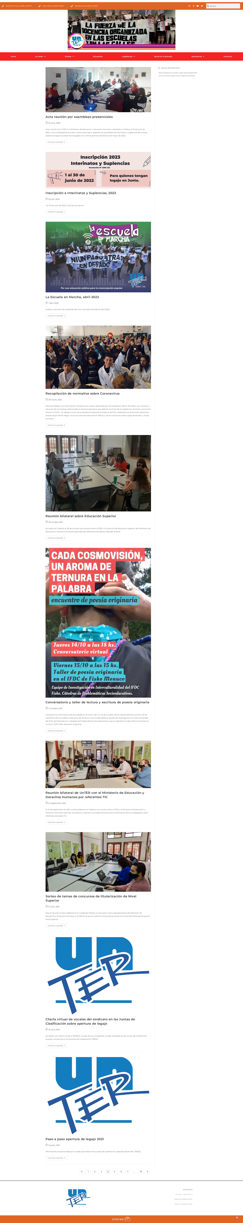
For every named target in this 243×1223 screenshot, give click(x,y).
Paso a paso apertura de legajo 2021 (75, 1139)
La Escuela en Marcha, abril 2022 (72, 297)
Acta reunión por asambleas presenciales (79, 117)
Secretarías (196, 56)
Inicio (13, 56)
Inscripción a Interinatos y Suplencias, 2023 (81, 193)
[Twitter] (202, 6)
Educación (98, 56)
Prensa (68, 56)
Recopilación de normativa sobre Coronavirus (83, 393)
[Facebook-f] (193, 6)
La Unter (39, 56)
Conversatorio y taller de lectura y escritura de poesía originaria (97, 702)
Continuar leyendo (57, 141)
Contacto (228, 56)
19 (141, 1171)
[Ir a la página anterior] (81, 1171)
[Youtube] (197, 6)
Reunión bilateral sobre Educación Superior (81, 516)
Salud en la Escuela (163, 56)
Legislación (127, 56)
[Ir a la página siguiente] (147, 1171)
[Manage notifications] (237, 1217)
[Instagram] (189, 6)
